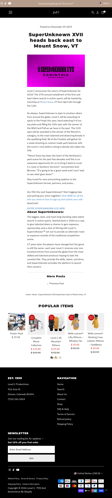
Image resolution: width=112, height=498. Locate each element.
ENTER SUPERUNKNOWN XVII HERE (46, 208)
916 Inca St (14, 389)
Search (60, 389)
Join (31, 458)
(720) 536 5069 (16, 399)
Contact (61, 399)
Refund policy (64, 419)
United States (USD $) (88, 473)
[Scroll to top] (106, 490)
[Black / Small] (51, 357)
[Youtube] (9, 3)
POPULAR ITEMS (55, 306)
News (34, 294)
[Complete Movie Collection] (36, 324)
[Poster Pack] (16, 321)
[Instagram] (2, 3)
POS (39, 488)
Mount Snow (46, 101)
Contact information (30, 484)
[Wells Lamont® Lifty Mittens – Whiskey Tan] (75, 321)
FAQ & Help (63, 409)
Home (28, 294)
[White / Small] (60, 357)
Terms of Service (66, 414)
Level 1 (31, 488)
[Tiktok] (5, 3)
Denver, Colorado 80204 (21, 394)
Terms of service (28, 478)
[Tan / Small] (56, 357)
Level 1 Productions (18, 384)
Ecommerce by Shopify (20, 491)
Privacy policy (42, 478)
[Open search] (93, 12)
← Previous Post (55, 283)
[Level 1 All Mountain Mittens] (56, 324)
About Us (62, 394)
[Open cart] (102, 12)
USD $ (105, 3)
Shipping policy (14, 484)
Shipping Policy (65, 424)
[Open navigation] (10, 12)
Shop (59, 404)
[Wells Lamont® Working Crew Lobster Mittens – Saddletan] (95, 321)
